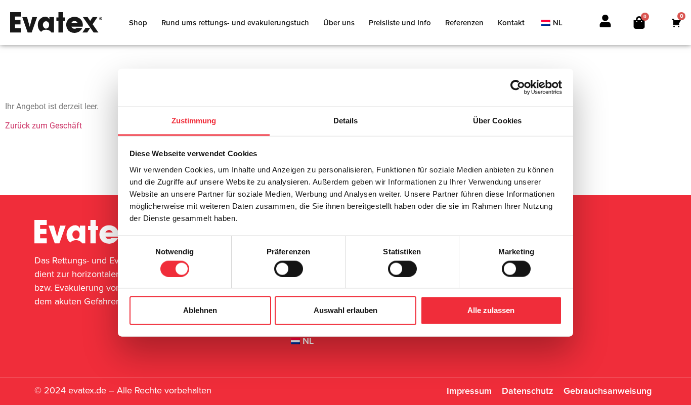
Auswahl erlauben (345, 310)
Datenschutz (527, 390)
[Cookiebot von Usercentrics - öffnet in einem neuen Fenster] (517, 87)
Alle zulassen (490, 310)
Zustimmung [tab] (194, 120)
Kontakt (511, 22)
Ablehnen (200, 310)
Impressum (469, 390)
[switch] (288, 268)
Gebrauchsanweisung (608, 390)
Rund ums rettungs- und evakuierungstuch (235, 22)
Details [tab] (345, 120)
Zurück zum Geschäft (43, 125)
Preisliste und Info (400, 22)
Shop (138, 22)
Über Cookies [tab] (497, 120)
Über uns (339, 22)
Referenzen (464, 22)
